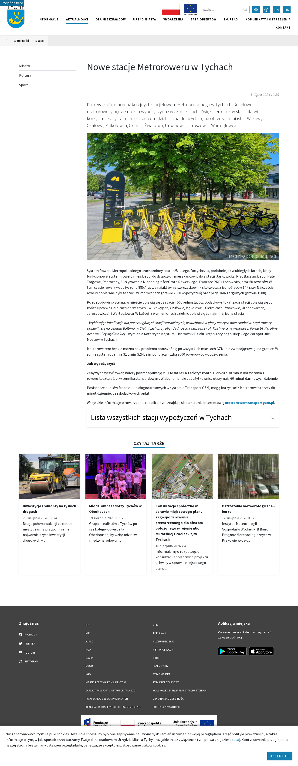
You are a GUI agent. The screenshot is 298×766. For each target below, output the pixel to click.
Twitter (29, 643)
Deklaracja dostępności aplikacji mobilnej (113, 707)
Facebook (30, 634)
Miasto (39, 41)
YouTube (29, 652)
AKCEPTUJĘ (279, 756)
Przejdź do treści (12, 3)
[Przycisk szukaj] (245, 9)
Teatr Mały (159, 633)
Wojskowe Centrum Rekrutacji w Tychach (180, 690)
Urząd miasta (144, 19)
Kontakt (283, 27)
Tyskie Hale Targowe (166, 682)
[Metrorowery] (183, 196)
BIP (87, 625)
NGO (88, 674)
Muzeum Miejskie (163, 641)
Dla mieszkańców (111, 19)
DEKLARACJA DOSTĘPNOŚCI (168, 698)
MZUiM (89, 657)
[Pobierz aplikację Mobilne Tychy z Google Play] (232, 651)
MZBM (156, 657)
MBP (87, 633)
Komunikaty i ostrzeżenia (268, 19)
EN (276, 9)
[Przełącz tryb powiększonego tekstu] (266, 9)
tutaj (236, 739)
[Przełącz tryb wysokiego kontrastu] (256, 9)
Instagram (31, 661)
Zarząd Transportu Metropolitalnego (110, 690)
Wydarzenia (173, 19)
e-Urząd (231, 19)
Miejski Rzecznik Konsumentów (105, 682)
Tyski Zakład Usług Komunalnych (106, 698)
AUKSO (89, 641)
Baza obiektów (204, 19)
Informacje (48, 19)
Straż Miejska (161, 674)
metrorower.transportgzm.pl (249, 402)
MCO (88, 649)
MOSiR (89, 666)
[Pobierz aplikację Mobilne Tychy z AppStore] (261, 651)
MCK (155, 625)
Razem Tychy (160, 666)
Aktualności (77, 19)
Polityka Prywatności (166, 707)
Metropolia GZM (163, 649)
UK (286, 9)
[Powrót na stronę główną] (6, 41)
